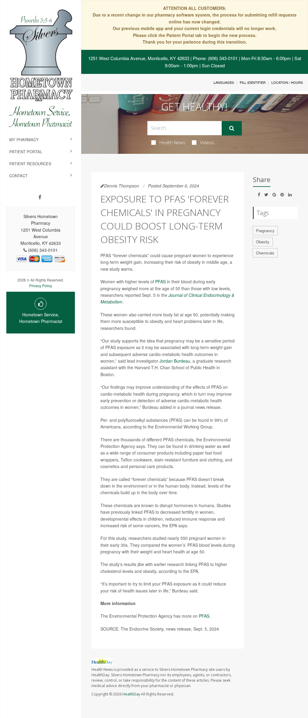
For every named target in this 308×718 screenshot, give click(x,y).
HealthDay (131, 694)
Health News (172, 142)
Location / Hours (287, 82)
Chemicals (265, 253)
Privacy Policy (40, 285)
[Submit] (232, 128)
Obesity (263, 242)
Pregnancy (265, 230)
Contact (18, 175)
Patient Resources (30, 163)
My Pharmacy (24, 139)
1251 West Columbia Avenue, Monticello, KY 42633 (138, 58)
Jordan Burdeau (174, 361)
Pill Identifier (253, 82)
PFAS (160, 281)
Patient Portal (25, 151)
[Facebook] (39, 197)
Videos (207, 142)
